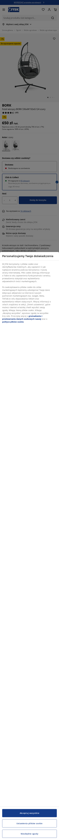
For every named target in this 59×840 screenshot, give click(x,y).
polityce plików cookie (13, 322)
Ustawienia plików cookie (29, 823)
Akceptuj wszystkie (29, 813)
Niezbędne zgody (29, 833)
